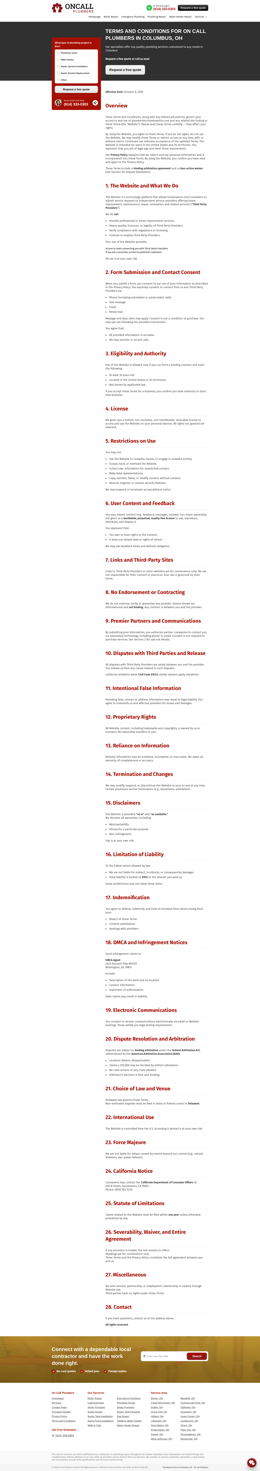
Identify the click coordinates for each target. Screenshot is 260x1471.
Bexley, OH (157, 1398)
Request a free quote (193, 7)
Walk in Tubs (94, 1425)
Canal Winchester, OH (163, 1403)
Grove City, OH (159, 1412)
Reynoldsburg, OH (191, 1434)
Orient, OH (186, 1425)
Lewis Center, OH (190, 1416)
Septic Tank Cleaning (128, 1412)
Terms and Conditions (64, 1421)
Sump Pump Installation (101, 1421)
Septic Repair (95, 1412)
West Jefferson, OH (161, 1439)
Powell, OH (157, 1434)
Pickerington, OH (160, 1430)
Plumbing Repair (157, 16)
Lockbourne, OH (189, 1421)
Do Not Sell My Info (140, 1467)
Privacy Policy (59, 1416)
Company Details (61, 1412)
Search (196, 1356)
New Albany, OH (160, 1425)
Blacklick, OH (188, 1398)
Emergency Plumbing (132, 16)
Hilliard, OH (157, 1416)
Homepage (95, 16)
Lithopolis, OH (158, 1421)
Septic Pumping (96, 1407)
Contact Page (59, 1407)
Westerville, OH (189, 1439)
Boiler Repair (111, 16)
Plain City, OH (188, 1430)
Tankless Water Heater (129, 1421)
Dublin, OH (157, 1407)
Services (56, 1403)
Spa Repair (123, 1416)
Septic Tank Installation (100, 1416)
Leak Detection (96, 1403)
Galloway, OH (188, 1407)
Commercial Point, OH (193, 1403)
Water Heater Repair (180, 16)
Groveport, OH (188, 1412)
